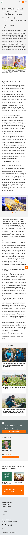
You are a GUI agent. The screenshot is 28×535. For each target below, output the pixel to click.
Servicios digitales (6, 506)
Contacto (4, 514)
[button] (19, 477)
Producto (4, 500)
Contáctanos (5, 511)
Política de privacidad (6, 519)
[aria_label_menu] (26, 2)
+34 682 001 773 (9, 454)
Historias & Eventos (6, 504)
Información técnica (7, 502)
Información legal (5, 516)
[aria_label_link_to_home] (2, 1)
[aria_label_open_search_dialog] (20, 2)
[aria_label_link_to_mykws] (23, 2)
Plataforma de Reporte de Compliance (10, 521)
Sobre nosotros (5, 509)
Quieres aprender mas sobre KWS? (9, 490)
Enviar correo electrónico (10, 456)
